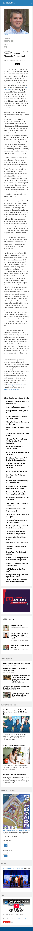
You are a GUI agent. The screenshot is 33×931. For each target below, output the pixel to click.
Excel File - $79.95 (7, 850)
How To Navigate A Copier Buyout (16, 471)
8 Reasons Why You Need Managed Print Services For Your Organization (17, 441)
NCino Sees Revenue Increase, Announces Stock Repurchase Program (16, 687)
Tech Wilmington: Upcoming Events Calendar (16, 663)
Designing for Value (16, 626)
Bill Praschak (14, 640)
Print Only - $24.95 (7, 840)
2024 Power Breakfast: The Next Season (13, 868)
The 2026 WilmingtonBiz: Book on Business (16, 830)
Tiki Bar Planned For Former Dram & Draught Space (20, 694)
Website (6, 35)
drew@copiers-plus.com (11, 389)
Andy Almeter (14, 649)
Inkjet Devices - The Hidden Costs (17, 543)
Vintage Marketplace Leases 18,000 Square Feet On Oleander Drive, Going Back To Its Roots (21, 678)
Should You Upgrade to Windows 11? (17, 407)
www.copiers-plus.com (14, 385)
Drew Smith (23, 59)
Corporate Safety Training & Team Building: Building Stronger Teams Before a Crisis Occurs (20, 636)
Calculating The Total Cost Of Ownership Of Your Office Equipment (15, 466)
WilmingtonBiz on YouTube (19, 919)
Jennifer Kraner (14, 627)
